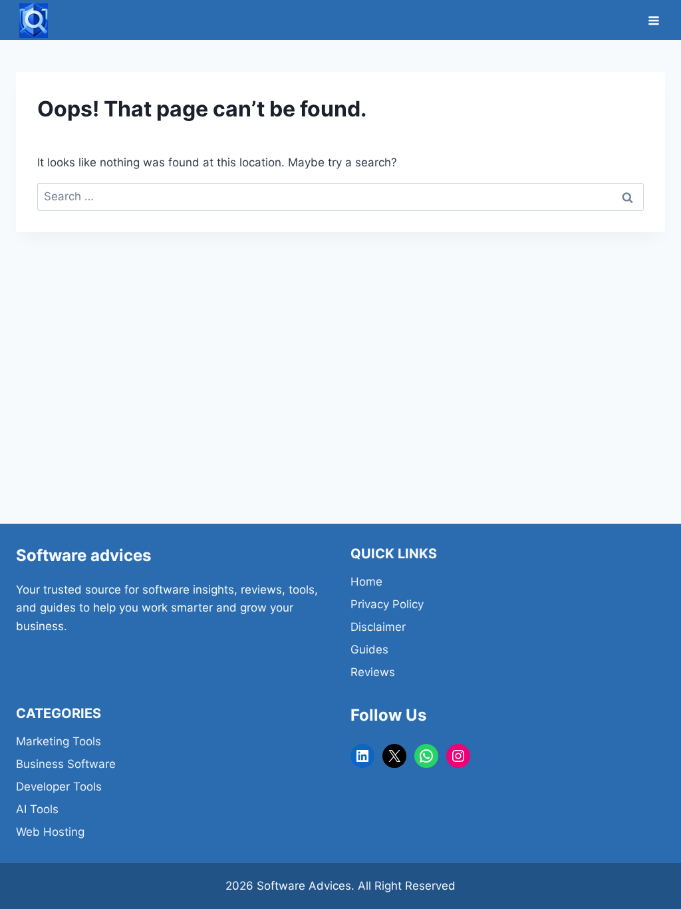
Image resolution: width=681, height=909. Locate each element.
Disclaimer (378, 627)
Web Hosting (50, 831)
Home (366, 581)
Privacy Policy (387, 604)
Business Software (66, 764)
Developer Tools (59, 786)
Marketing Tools (58, 741)
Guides (369, 649)
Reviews (372, 672)
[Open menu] (653, 20)
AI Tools (37, 809)
